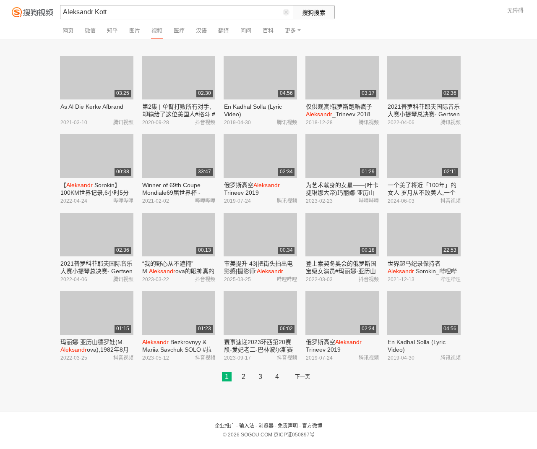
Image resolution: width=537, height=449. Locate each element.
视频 (156, 30)
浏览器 (266, 426)
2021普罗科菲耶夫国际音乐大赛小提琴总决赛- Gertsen (424, 114)
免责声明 (288, 426)
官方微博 (312, 426)
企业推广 (225, 426)
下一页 (302, 377)
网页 (68, 30)
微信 (90, 30)
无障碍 (515, 10)
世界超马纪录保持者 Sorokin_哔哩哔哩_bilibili (422, 271)
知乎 (112, 30)
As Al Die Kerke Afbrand (91, 106)
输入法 (246, 426)
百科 (268, 30)
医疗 (179, 30)
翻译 (223, 30)
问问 (245, 30)
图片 (134, 30)
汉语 (201, 30)
